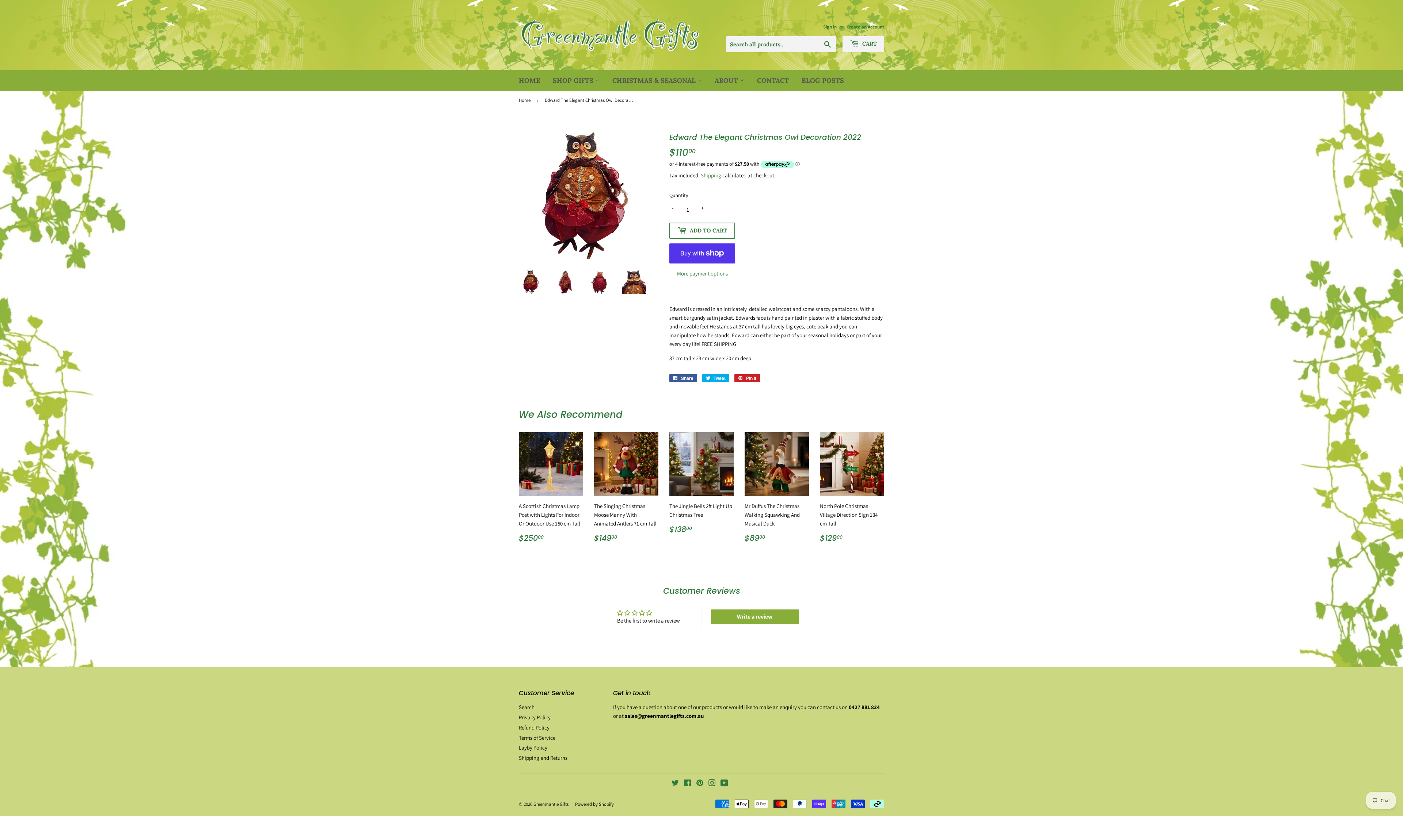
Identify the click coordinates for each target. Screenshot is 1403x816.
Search (527, 707)
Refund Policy (534, 727)
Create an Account (865, 27)
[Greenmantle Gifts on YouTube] (724, 783)
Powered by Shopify (594, 804)
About (727, 80)
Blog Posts (823, 80)
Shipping (711, 175)
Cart (869, 43)
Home (529, 80)
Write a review (754, 616)
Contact (773, 80)
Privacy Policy (535, 717)
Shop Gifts (574, 80)
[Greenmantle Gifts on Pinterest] (700, 783)
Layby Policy (533, 747)
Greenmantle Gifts (551, 804)
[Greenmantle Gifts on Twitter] (675, 783)
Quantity (678, 195)
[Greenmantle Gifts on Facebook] (687, 783)
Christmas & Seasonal (654, 80)
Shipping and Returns (543, 757)
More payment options (702, 273)
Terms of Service (537, 737)
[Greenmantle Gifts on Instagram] (712, 783)
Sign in (830, 27)
